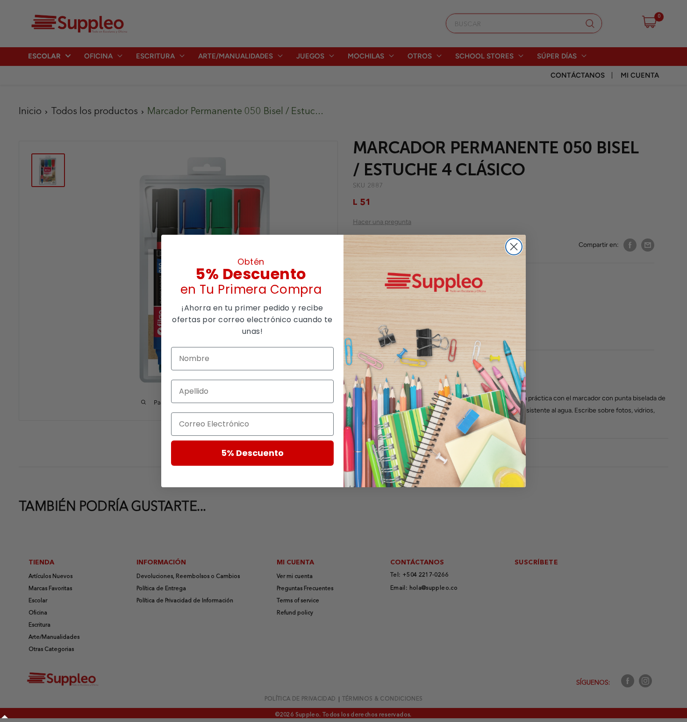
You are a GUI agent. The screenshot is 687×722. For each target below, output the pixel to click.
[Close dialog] (514, 246)
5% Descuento (252, 453)
